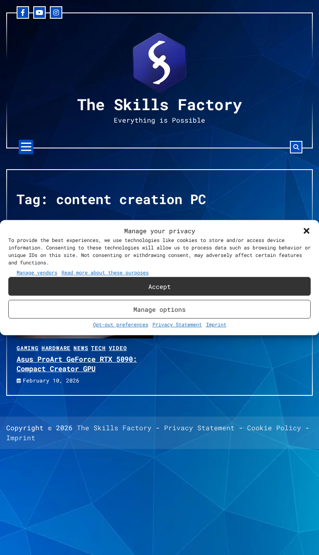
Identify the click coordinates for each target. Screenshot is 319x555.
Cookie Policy (274, 427)
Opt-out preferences (120, 324)
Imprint (216, 324)
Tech (98, 348)
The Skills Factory (159, 104)
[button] (306, 231)
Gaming (28, 348)
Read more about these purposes (105, 272)
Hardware (56, 348)
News (81, 348)
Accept (159, 286)
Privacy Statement (177, 324)
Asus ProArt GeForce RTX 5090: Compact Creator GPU (77, 363)
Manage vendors (37, 272)
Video (118, 348)
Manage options (159, 309)
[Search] (296, 147)
